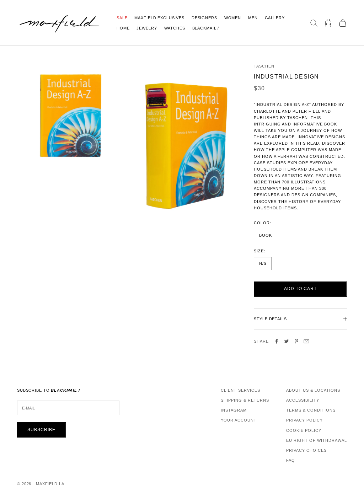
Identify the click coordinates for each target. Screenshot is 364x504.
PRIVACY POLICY (304, 420)
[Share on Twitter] (286, 341)
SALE (122, 18)
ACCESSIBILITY (302, 400)
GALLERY (275, 18)
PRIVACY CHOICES (306, 450)
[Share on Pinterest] (296, 341)
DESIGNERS (204, 18)
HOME (123, 28)
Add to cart (300, 288)
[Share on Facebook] (276, 341)
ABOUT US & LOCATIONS (313, 390)
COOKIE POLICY (303, 430)
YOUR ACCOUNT (239, 420)
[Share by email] (306, 341)
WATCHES (174, 28)
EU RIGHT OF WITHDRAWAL (316, 440)
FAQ (290, 460)
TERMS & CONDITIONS (311, 410)
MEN (253, 18)
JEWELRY (146, 28)
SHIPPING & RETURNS (245, 400)
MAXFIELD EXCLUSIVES (159, 18)
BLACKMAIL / (205, 28)
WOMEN (232, 18)
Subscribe (41, 429)
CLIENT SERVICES (240, 390)
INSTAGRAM (234, 410)
